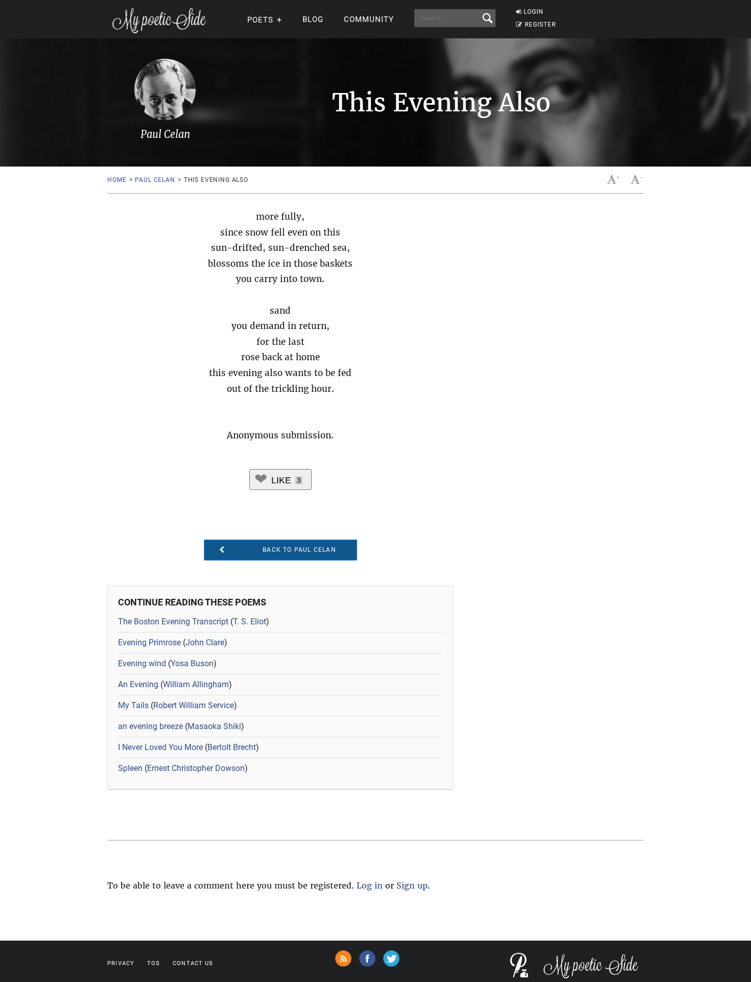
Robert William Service (193, 705)
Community (369, 19)
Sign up (412, 885)
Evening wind (142, 663)
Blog (312, 19)
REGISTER (540, 24)
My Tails (133, 705)
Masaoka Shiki (214, 726)
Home (116, 179)
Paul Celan (155, 179)
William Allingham (196, 684)
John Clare (204, 642)
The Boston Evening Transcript (173, 621)
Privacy (120, 963)
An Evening (138, 684)
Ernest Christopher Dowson (196, 768)
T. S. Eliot (249, 621)
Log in (370, 885)
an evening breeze (150, 726)
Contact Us (193, 963)
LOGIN (534, 11)
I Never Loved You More (160, 747)
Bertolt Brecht (231, 747)
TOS (153, 963)
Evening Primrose (149, 642)
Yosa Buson (192, 663)
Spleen (130, 768)
